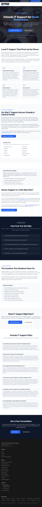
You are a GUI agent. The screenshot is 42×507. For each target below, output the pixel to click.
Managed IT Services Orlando (6, 462)
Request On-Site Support (8, 136)
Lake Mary (18, 498)
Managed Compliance (5, 479)
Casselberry (13, 500)
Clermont (3, 500)
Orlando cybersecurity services (31, 204)
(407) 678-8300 (6, 1)
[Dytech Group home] (5, 4)
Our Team (3, 453)
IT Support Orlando (4, 463)
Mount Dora (23, 498)
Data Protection (4, 472)
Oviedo (13, 498)
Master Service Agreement (6, 456)
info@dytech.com (6, 490)
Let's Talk (14, 431)
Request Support (28, 30)
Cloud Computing (4, 469)
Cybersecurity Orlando (5, 465)
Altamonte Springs (30, 498)
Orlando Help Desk (4, 474)
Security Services (4, 467)
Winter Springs (37, 498)
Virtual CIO (3, 477)
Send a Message (28, 322)
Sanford (8, 500)
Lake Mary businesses (5, 132)
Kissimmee (34, 500)
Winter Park (8, 498)
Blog (2, 451)
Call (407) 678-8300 (14, 30)
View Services (26, 431)
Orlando (3, 498)
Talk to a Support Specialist (8, 210)
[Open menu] (40, 4)
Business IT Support (5, 470)
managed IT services (23, 199)
